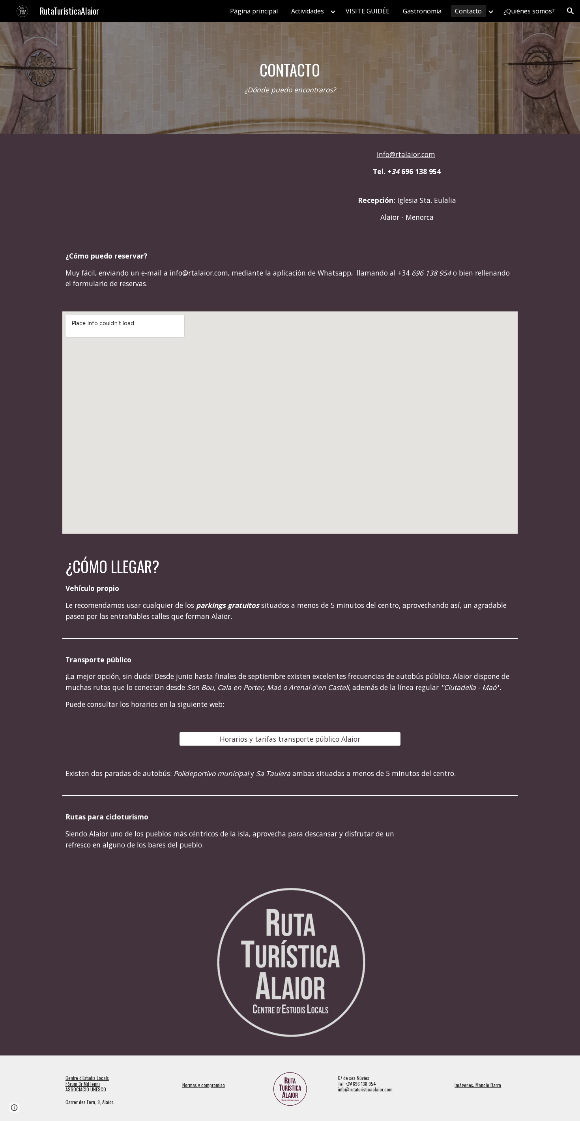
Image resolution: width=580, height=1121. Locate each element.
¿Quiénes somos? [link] (529, 11)
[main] (290, 78)
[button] (570, 11)
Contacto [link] (468, 11)
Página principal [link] (254, 11)
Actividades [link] (307, 11)
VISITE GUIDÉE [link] (367, 11)
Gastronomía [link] (422, 11)
